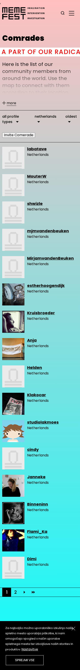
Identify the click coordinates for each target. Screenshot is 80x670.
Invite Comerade (18, 135)
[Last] (33, 592)
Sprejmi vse (24, 660)
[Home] (25, 13)
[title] (62, 13)
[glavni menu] (71, 13)
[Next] (24, 592)
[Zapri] (73, 628)
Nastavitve (30, 649)
